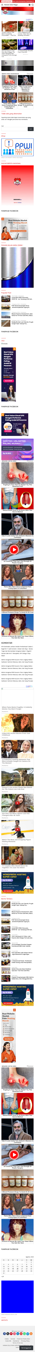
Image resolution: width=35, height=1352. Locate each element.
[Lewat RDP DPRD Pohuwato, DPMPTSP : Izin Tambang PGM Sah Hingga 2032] (5, 298)
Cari (2, 126)
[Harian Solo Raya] (17, 1331)
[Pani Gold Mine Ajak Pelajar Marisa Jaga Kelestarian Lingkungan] (5, 954)
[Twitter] (7, 1333)
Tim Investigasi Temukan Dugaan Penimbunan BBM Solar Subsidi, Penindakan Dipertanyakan (22, 945)
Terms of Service (18, 1343)
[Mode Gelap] (30, 4)
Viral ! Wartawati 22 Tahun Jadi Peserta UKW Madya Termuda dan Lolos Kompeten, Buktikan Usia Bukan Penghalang (22, 937)
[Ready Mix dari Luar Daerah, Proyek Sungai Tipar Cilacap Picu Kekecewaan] (5, 323)
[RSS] (31, 1333)
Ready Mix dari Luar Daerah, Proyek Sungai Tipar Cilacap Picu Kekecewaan (22, 322)
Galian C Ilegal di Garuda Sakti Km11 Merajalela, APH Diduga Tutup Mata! (16, 653)
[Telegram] (27, 1333)
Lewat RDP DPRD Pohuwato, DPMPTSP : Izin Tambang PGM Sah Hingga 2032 (22, 298)
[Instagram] (14, 1333)
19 (13, 1269)
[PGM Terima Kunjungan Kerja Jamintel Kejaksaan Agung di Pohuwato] (5, 307)
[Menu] (2, 4)
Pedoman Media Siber (23, 1339)
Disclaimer (16, 1341)
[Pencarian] (33, 4)
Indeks (7, 1339)
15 (26, 1266)
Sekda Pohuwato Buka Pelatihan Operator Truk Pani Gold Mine (21, 969)
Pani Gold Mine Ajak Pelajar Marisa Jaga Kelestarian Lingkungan (22, 953)
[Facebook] (4, 1333)
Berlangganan (26, 1348)
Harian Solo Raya (11, 5)
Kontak (13, 1339)
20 (17, 1269)
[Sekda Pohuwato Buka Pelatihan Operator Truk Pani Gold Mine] (5, 970)
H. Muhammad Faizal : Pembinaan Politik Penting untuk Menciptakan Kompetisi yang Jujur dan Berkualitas (22, 961)
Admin (3, 660)
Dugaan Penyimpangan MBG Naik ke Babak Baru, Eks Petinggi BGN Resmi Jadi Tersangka (23, 978)
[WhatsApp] (24, 1333)
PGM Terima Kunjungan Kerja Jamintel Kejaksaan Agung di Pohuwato (20, 306)
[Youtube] (21, 1333)
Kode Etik (8, 1341)
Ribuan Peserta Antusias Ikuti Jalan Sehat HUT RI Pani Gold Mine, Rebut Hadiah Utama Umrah (22, 314)
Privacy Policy (25, 1341)
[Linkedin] (17, 1333)
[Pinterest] (11, 1333)
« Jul (2, 1276)
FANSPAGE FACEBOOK (9, 211)
